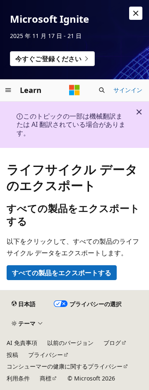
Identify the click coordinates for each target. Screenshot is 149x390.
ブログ (112, 343)
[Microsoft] (74, 90)
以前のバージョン (70, 343)
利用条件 (18, 378)
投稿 (12, 355)
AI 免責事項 (22, 343)
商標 (45, 378)
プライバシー (45, 355)
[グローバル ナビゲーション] (8, 90)
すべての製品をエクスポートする (61, 272)
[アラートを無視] (135, 13)
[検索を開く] (102, 90)
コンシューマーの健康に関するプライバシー (65, 366)
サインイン (127, 90)
